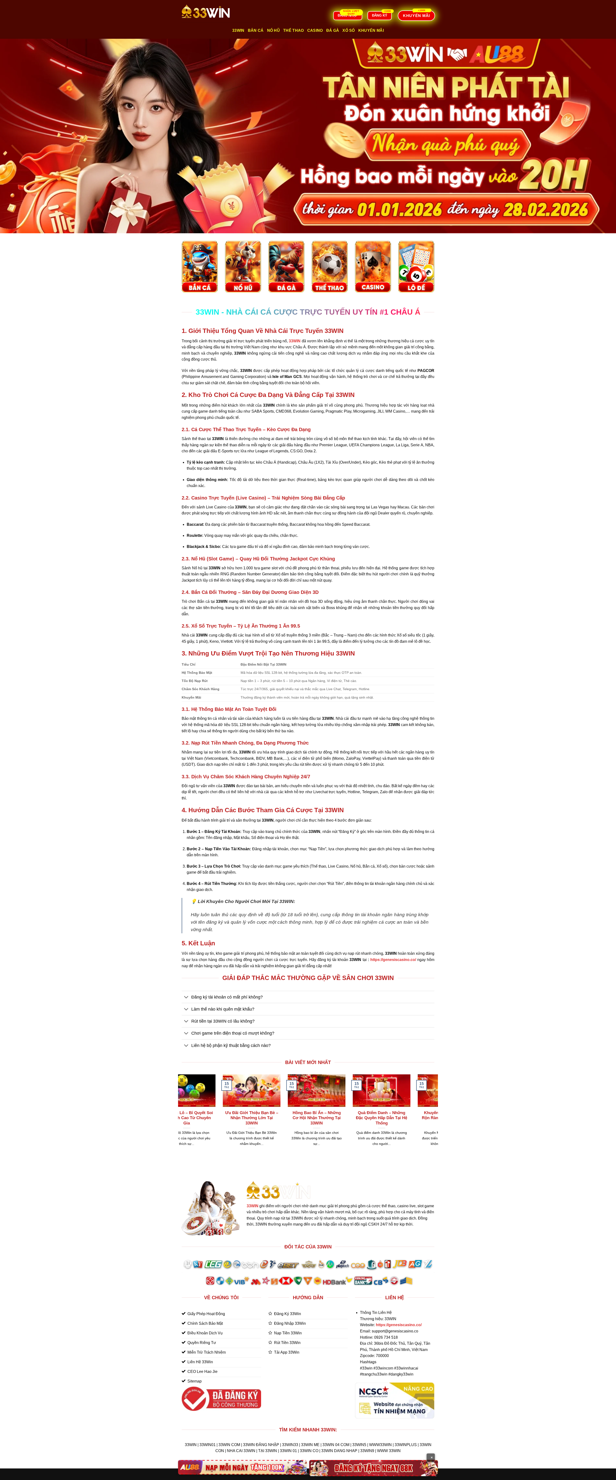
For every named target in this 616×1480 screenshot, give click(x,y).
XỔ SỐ (348, 30)
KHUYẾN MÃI (371, 30)
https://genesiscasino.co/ (393, 960)
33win (238, 30)
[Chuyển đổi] (186, 997)
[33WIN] (206, 11)
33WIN (252, 1206)
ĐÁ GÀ (332, 30)
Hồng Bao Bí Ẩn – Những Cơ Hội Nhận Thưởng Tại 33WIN (211, 1117)
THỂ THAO (293, 30)
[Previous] (180, 1116)
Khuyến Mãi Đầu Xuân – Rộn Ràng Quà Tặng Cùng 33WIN (341, 1117)
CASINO (315, 30)
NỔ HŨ (273, 30)
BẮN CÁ (256, 30)
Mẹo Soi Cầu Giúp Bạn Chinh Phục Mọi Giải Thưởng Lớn (405, 1117)
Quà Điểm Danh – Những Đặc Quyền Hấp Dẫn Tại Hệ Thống (276, 1117)
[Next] (435, 1116)
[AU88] (242, 1467)
